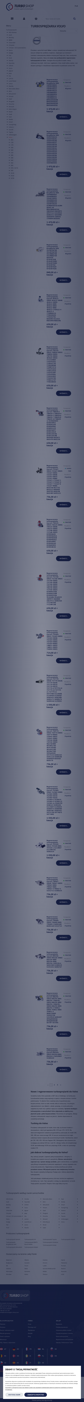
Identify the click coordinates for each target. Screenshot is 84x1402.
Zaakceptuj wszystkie (35, 1395)
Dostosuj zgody (14, 1395)
